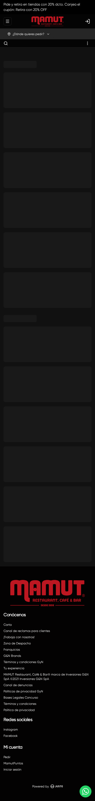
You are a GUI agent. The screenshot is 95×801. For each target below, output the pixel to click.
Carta (8, 624)
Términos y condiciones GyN (23, 662)
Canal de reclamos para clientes (27, 631)
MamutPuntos (13, 763)
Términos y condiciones (20, 703)
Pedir (7, 757)
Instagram (11, 729)
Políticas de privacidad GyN (23, 691)
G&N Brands (12, 656)
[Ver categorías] (87, 43)
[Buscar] (6, 43)
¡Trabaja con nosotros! (19, 637)
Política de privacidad (19, 710)
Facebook (11, 735)
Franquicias (12, 649)
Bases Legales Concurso (21, 697)
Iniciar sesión (12, 769)
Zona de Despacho (17, 643)
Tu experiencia (14, 668)
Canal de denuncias (18, 685)
